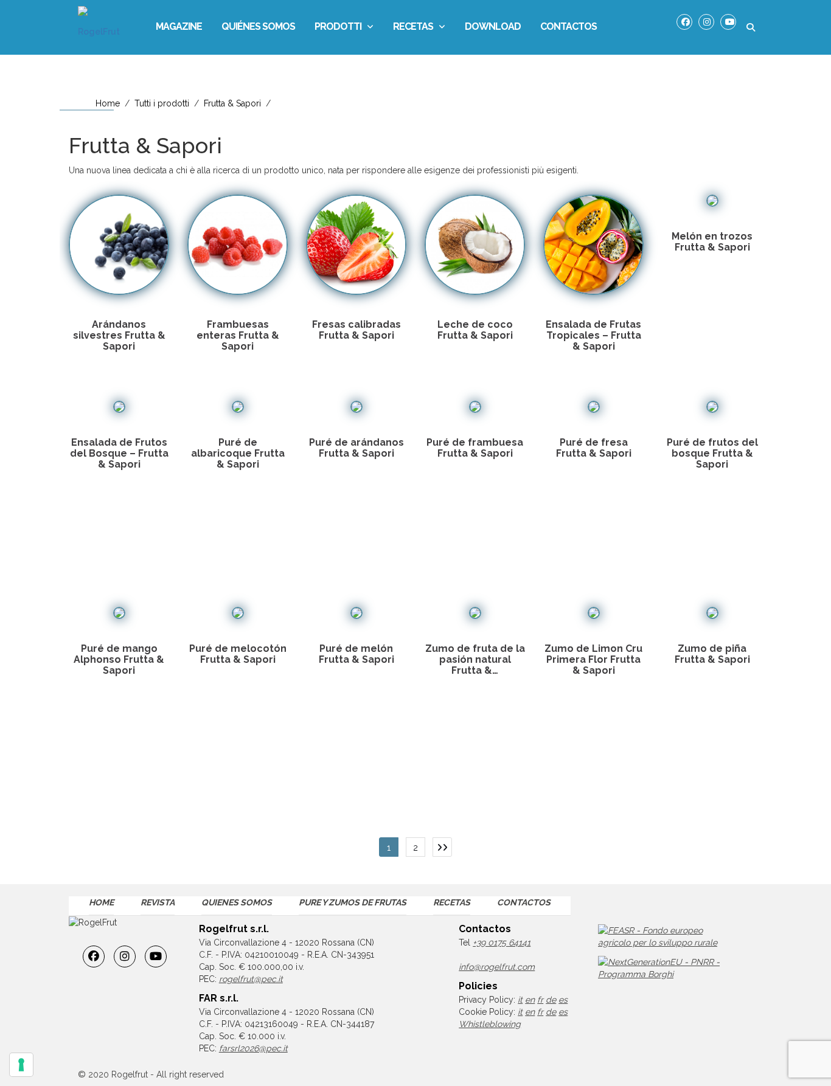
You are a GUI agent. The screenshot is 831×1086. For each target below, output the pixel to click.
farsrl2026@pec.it (253, 1048)
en (530, 1000)
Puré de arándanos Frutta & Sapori (356, 448)
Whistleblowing (490, 1024)
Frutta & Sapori (232, 103)
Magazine (179, 26)
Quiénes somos (258, 26)
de (551, 1000)
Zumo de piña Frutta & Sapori (712, 654)
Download (493, 26)
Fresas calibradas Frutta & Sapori (356, 330)
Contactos (568, 26)
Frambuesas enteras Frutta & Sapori (237, 335)
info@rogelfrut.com (497, 967)
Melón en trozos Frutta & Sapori (712, 241)
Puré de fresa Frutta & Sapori (593, 448)
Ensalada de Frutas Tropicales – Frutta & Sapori (593, 335)
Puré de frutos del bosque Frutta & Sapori (712, 453)
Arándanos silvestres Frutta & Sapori (119, 335)
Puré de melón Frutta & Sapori (356, 654)
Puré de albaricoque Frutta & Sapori (238, 453)
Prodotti (338, 26)
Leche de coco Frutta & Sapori (475, 330)
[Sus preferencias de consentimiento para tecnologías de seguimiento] (21, 1064)
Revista (158, 902)
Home (108, 103)
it (520, 1000)
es (563, 1000)
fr (540, 1000)
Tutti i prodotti (161, 103)
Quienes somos (236, 902)
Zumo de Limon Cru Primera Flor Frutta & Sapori (593, 659)
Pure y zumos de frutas (352, 902)
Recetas (413, 26)
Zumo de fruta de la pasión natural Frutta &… (475, 659)
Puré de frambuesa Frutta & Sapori (474, 448)
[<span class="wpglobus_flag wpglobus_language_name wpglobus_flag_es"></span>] (623, 27)
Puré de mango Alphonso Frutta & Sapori (119, 659)
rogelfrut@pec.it (251, 979)
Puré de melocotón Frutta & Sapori (238, 654)
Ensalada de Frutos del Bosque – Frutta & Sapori (119, 453)
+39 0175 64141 (501, 942)
